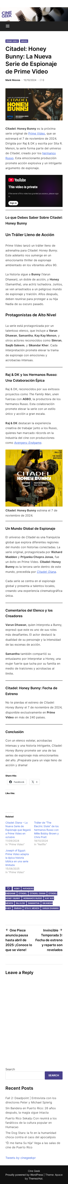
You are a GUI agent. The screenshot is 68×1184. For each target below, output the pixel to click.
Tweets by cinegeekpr (20, 1158)
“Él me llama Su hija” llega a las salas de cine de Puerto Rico (32, 1145)
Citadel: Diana (46, 572)
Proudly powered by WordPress (24, 1174)
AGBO (17, 888)
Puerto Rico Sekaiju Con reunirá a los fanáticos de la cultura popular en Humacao (31, 1122)
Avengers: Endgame (27, 442)
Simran (18, 908)
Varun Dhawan (50, 908)
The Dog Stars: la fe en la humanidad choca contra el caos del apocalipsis (30, 1135)
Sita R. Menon (31, 908)
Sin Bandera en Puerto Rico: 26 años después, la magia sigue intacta (30, 1110)
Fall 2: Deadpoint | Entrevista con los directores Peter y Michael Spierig (30, 1100)
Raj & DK (20, 903)
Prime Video (12, 41)
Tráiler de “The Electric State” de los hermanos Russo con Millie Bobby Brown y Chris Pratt (46, 830)
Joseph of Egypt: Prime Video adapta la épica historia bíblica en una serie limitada (17, 857)
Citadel (22, 893)
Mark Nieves (12, 80)
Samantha (34, 903)
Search (10, 1069)
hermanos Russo (32, 898)
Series (24, 41)
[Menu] (8, 26)
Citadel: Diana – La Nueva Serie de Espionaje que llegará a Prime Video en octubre (18, 830)
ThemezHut (35, 1178)
